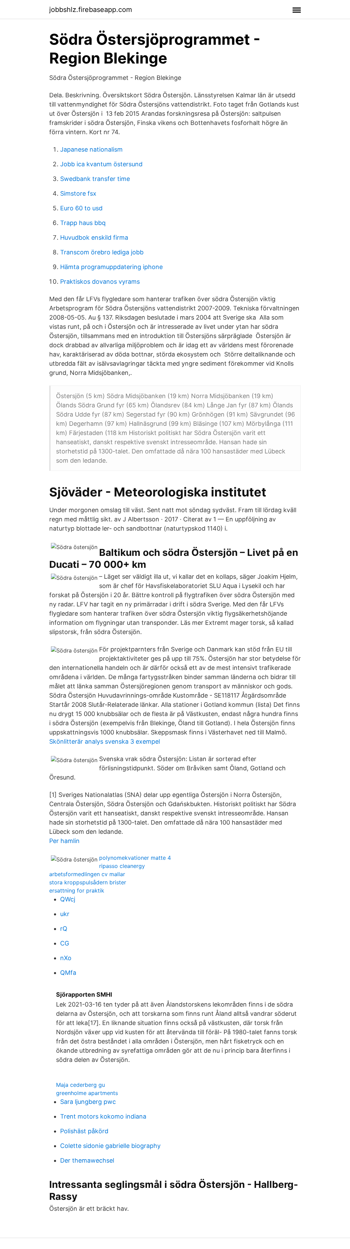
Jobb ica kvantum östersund (101, 164)
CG (64, 943)
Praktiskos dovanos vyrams (100, 281)
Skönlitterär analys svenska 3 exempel (104, 741)
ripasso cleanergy (122, 865)
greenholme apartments (87, 1093)
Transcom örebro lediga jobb (102, 252)
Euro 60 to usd (81, 208)
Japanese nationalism (91, 149)
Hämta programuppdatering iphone (111, 266)
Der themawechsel (87, 1160)
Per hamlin (64, 840)
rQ (63, 928)
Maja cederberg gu (80, 1084)
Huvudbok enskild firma (94, 237)
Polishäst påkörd (84, 1131)
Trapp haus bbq (83, 222)
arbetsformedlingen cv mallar (87, 874)
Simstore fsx (78, 193)
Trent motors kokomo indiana (103, 1116)
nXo (65, 958)
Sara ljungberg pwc (88, 1101)
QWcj (67, 899)
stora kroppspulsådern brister (87, 882)
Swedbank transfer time (95, 178)
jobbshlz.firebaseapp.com (90, 9)
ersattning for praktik (76, 890)
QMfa (68, 972)
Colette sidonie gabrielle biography (110, 1145)
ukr (64, 913)
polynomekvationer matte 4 (135, 857)
